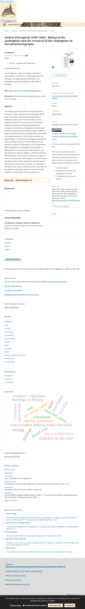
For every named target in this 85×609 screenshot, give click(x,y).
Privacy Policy (15, 605)
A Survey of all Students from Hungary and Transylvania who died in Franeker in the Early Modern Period (42, 528)
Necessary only (55, 605)
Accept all (70, 605)
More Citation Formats (61, 206)
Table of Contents (10, 500)
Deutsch (7, 243)
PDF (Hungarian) (60, 75)
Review (6, 352)
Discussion (8, 349)
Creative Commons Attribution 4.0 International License (64, 136)
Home (6, 31)
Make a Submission (13, 259)
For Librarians (9, 382)
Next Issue (8, 473)
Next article (8, 487)
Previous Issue (9, 469)
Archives (14, 31)
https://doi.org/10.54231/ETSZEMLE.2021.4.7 (24, 91)
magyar (7, 249)
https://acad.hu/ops (11, 307)
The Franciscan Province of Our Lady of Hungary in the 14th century (31, 536)
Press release (57, 114)
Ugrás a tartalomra (7, 1)
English (7, 246)
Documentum (9, 335)
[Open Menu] (4, 24)
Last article (8, 493)
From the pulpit (9, 362)
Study (6, 325)
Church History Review (16, 25)
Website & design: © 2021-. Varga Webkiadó (24, 571)
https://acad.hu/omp (12, 456)
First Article (8, 476)
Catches (7, 342)
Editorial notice (9, 358)
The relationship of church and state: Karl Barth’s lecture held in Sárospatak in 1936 (37, 552)
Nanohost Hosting (19, 575)
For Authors (8, 379)
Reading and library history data (15, 355)
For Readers (8, 376)
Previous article (10, 482)
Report (6, 345)
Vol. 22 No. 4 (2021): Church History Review (33, 31)
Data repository (9, 339)
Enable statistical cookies (35, 605)
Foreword (7, 329)
